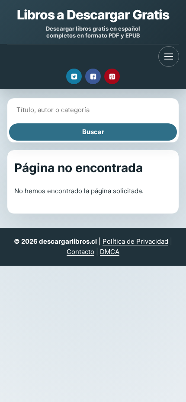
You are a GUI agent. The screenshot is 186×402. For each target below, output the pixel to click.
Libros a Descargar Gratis (93, 14)
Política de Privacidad (135, 241)
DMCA (109, 252)
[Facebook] (93, 76)
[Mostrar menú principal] (168, 56)
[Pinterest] (112, 76)
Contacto (80, 252)
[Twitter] (74, 76)
